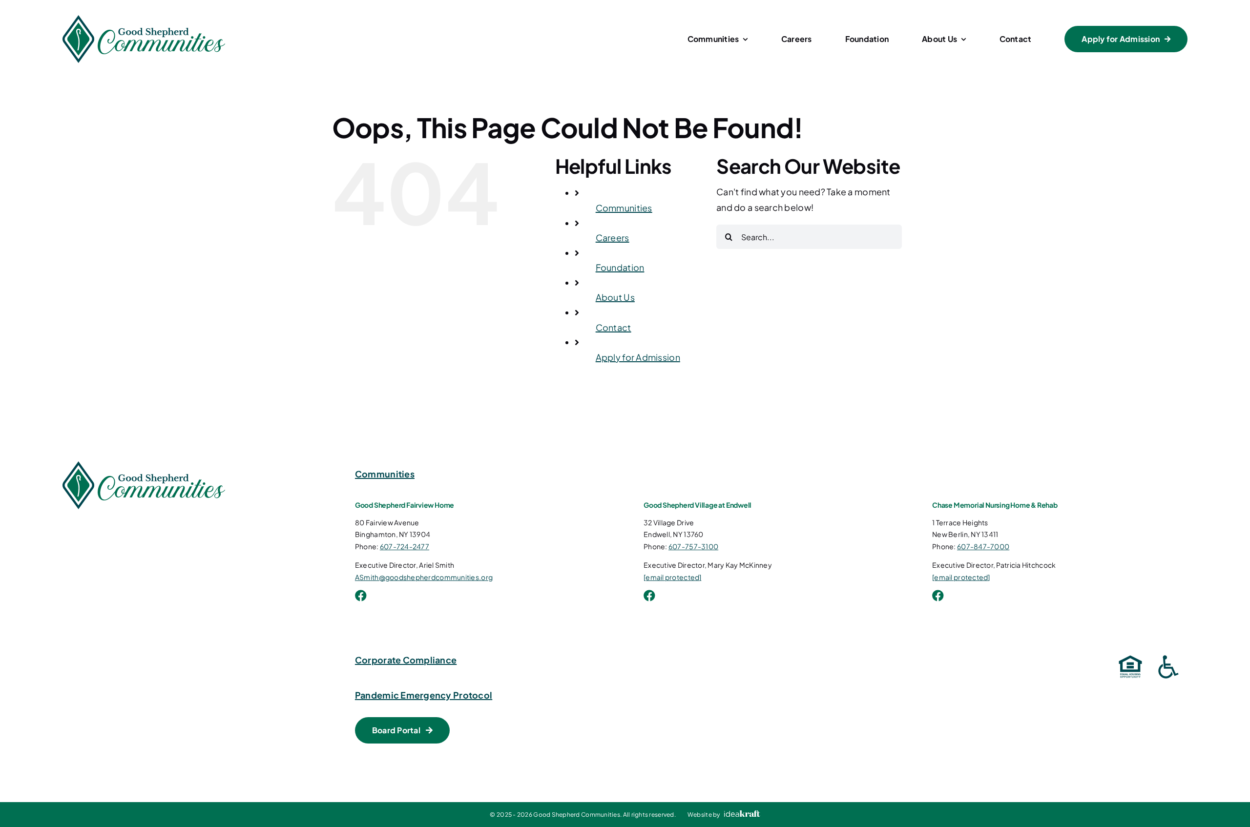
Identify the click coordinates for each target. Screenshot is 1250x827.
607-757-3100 (693, 546)
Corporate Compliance (406, 659)
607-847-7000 (983, 546)
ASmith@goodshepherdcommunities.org (424, 577)
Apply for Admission (638, 357)
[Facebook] (361, 595)
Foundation (620, 267)
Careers (612, 237)
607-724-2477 (404, 546)
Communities (624, 207)
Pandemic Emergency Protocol (423, 695)
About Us (615, 297)
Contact (613, 327)
